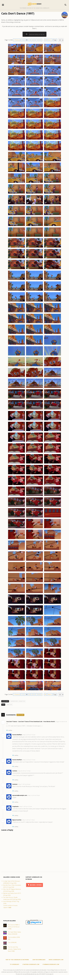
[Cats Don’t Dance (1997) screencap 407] (34, 215)
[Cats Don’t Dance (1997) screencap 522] (52, 625)
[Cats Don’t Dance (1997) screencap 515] (34, 604)
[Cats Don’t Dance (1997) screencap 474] (52, 452)
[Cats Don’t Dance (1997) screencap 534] (52, 668)
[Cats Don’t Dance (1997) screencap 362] (34, 53)
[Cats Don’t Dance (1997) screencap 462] (52, 409)
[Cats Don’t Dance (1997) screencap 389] (34, 150)
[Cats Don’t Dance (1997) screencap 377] (34, 107)
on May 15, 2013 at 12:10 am (25, 806)
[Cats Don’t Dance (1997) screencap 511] (16, 593)
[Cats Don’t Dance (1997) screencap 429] (52, 291)
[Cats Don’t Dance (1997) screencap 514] (16, 604)
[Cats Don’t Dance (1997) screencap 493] (16, 528)
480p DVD (9, 704)
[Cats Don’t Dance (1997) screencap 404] (34, 204)
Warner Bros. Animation (18, 701)
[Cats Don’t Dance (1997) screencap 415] (16, 247)
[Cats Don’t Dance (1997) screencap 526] (16, 647)
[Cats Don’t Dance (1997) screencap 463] (16, 420)
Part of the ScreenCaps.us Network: (17, 959)
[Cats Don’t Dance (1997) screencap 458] (34, 399)
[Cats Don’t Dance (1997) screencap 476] (34, 463)
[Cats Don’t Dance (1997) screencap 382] (16, 129)
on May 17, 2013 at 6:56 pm (24, 784)
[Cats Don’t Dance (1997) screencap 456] (52, 388)
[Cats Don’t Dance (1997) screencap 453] (52, 377)
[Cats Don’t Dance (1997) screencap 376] (16, 107)
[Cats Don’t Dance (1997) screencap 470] (34, 442)
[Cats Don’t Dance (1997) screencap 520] (16, 625)
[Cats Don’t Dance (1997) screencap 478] (16, 474)
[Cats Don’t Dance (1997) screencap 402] (52, 193)
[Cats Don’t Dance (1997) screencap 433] (16, 312)
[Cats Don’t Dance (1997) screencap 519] (52, 614)
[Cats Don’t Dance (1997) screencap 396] (52, 172)
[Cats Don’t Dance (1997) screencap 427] (16, 291)
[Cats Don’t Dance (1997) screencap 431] (34, 301)
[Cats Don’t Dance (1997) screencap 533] (34, 668)
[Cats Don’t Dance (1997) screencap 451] (16, 377)
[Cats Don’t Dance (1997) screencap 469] (16, 442)
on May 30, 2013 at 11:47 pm (24, 771)
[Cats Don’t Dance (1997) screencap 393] (52, 161)
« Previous (17, 40)
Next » (50, 40)
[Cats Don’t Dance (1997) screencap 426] (52, 280)
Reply (10, 723)
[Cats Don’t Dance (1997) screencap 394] (16, 172)
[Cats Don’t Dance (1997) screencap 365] (34, 64)
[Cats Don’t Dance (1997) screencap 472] (16, 452)
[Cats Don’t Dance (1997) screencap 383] (34, 129)
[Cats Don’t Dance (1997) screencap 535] (16, 679)
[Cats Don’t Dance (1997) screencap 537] (52, 679)
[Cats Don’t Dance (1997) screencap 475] (16, 463)
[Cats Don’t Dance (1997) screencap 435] (52, 312)
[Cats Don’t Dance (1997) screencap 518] (34, 614)
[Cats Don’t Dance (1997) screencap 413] (34, 237)
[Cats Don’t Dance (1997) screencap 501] (52, 550)
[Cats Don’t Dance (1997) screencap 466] (16, 431)
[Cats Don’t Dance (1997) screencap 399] (52, 183)
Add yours (20, 715)
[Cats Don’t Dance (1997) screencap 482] (34, 485)
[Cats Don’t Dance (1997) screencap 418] (16, 258)
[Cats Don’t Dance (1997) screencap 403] (16, 204)
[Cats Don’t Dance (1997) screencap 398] (34, 183)
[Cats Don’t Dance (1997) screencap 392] (34, 161)
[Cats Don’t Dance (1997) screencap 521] (34, 625)
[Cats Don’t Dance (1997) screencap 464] (34, 420)
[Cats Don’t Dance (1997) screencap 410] (34, 226)
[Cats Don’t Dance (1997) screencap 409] (16, 226)
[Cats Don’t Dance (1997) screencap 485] (34, 496)
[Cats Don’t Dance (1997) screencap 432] (52, 301)
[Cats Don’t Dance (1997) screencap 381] (52, 118)
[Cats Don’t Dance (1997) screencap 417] (52, 247)
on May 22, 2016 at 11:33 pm (29, 759)
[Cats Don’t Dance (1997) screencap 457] (16, 399)
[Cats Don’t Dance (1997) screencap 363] (52, 53)
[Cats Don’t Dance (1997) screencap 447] (52, 355)
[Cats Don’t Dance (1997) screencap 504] (52, 560)
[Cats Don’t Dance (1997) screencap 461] (34, 409)
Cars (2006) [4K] (12, 942)
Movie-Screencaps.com (56, 959)
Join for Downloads (38, 959)
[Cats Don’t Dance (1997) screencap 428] (34, 291)
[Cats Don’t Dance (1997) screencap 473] (34, 452)
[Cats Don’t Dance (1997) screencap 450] (52, 366)
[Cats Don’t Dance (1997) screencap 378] (52, 107)
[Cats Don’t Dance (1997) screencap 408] (52, 215)
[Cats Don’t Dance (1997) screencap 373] (16, 96)
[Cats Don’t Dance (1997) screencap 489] (52, 506)
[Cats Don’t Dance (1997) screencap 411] (52, 226)
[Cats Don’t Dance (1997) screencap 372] (52, 85)
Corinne (14, 771)
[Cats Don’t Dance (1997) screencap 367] (16, 75)
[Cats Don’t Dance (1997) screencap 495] (52, 528)
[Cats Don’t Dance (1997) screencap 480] (52, 474)
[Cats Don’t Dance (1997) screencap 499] (16, 550)
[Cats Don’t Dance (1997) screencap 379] (16, 118)
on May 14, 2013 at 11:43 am (28, 820)
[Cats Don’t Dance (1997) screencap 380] (34, 118)
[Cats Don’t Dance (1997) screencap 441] (52, 334)
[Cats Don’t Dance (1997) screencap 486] (52, 496)
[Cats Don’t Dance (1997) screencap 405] (52, 204)
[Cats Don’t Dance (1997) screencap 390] (52, 150)
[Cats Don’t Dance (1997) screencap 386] (34, 139)
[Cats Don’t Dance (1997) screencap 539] (34, 690)
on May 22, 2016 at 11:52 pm (29, 734)
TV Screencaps (14, 964)
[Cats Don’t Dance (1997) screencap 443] (34, 345)
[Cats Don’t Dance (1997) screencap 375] (52, 96)
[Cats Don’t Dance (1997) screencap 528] (52, 647)
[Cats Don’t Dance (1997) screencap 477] (52, 463)
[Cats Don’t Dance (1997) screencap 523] (16, 636)
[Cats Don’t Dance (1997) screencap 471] (52, 442)
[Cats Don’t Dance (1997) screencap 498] (52, 539)
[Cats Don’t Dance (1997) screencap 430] (16, 301)
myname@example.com (19, 795)
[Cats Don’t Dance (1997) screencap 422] (34, 269)
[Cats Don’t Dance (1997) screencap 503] (34, 560)
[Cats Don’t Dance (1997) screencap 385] (16, 139)
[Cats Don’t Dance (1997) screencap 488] (34, 506)
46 (45, 40)
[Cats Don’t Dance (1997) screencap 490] (16, 517)
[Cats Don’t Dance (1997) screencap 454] (16, 388)
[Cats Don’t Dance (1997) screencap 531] (52, 658)
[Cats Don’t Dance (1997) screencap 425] (34, 280)
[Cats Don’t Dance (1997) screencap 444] (52, 345)
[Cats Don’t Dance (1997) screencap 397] (16, 183)
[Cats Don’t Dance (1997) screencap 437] (34, 323)
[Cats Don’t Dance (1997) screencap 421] (16, 269)
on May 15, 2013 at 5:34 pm (33, 795)
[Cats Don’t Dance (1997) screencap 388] (16, 150)
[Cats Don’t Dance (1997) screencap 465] (52, 420)
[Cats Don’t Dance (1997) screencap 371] (34, 85)
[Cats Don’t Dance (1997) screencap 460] (16, 409)
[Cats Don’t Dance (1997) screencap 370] (16, 85)
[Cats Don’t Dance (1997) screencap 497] (34, 539)
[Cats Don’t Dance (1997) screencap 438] (52, 323)
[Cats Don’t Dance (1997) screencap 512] (34, 593)
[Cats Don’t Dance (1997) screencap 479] (34, 474)
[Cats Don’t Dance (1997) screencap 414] (52, 237)
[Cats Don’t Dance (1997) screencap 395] (34, 172)
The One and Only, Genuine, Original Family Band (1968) (14, 949)
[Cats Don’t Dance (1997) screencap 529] (16, 658)
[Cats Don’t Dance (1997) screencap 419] (34, 258)
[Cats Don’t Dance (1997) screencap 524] (34, 636)
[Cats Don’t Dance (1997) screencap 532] (16, 668)
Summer (14, 784)
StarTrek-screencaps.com (31, 964)
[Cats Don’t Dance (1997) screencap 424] (16, 280)
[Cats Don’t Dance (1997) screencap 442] (16, 345)
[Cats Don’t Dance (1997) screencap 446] (34, 355)
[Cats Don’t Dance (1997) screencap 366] (52, 64)
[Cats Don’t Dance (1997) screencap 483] (52, 485)
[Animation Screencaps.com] (34, 4)
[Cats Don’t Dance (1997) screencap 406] (16, 215)
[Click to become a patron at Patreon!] (34, 887)
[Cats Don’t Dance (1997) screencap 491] (34, 517)
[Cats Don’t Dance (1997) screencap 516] (52, 604)
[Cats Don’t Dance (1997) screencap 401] (34, 193)
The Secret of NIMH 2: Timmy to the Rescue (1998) (14, 927)
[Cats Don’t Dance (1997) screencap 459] (52, 399)
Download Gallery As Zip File (36, 34)
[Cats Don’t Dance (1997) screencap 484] (16, 496)
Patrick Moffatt (17, 734)
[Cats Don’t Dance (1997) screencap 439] (16, 334)
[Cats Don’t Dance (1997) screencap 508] (16, 582)
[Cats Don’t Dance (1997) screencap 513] (52, 593)
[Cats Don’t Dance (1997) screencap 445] (16, 355)
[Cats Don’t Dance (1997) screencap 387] (52, 139)
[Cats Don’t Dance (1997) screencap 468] (52, 431)
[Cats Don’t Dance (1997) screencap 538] (16, 690)
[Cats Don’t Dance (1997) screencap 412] (16, 237)
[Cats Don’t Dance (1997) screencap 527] (34, 647)
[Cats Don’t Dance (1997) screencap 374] (34, 96)
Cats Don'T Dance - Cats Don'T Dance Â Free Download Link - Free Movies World (30, 721)
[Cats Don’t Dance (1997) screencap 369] (52, 75)
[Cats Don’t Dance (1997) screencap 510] (52, 582)
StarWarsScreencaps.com (51, 964)
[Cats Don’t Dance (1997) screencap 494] (34, 528)
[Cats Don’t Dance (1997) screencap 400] (16, 193)
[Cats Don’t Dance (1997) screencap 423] (52, 269)
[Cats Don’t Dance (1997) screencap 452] (34, 377)
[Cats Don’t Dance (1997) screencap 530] (34, 658)
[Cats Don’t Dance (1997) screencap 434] (34, 312)
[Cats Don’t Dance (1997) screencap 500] (34, 550)
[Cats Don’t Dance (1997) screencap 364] (16, 64)
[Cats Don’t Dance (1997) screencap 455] (34, 388)
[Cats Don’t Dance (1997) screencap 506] (34, 571)
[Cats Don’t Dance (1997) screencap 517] (16, 614)
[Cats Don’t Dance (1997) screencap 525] (52, 636)
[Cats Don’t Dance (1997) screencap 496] (16, 539)
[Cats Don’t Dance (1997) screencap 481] (16, 485)
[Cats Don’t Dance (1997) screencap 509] (34, 582)
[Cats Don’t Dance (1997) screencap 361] (16, 53)
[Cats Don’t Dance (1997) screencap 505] (16, 571)
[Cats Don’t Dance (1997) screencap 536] (34, 679)
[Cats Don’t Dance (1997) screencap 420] (52, 258)
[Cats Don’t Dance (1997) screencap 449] (34, 366)
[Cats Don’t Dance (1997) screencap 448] (16, 366)
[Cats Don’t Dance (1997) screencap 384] (52, 129)
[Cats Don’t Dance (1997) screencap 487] (16, 506)
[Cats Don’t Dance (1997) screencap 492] (52, 517)
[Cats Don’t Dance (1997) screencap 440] (34, 334)
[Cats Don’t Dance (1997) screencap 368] (34, 75)
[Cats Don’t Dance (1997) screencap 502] (16, 560)
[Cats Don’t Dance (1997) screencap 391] (16, 161)
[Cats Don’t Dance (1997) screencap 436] (16, 323)
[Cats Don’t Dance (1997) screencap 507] (52, 571)
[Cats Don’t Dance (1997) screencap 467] (34, 431)
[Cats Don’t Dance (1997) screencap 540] (52, 690)
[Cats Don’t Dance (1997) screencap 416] (34, 247)
